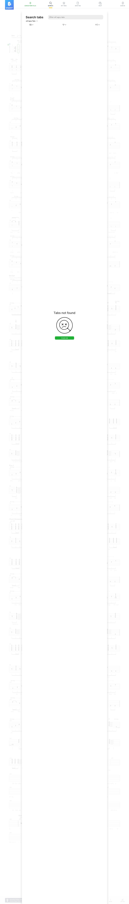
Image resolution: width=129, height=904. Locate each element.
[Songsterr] (9, 5)
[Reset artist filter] (37, 21)
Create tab (64, 338)
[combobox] (31, 25)
